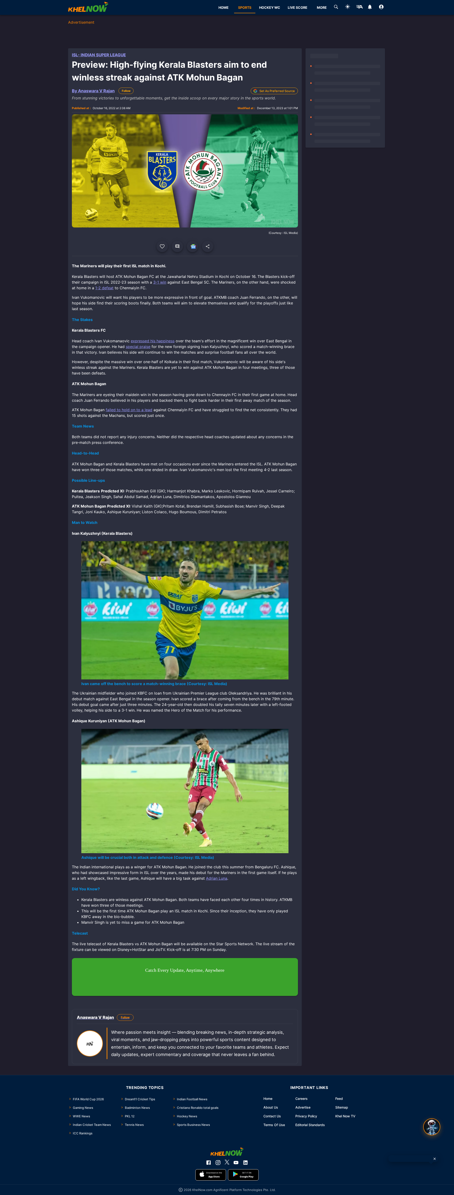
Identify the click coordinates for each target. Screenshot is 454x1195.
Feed (339, 1099)
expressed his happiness (153, 341)
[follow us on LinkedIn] (245, 1162)
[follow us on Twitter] (227, 1162)
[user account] (381, 8)
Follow (126, 91)
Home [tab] (223, 7)
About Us (270, 1107)
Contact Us (272, 1116)
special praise (138, 346)
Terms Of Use (274, 1125)
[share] (207, 246)
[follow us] (192, 246)
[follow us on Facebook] (208, 1162)
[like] (162, 246)
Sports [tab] (244, 7)
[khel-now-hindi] (359, 7)
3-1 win (159, 282)
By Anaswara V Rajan (93, 90)
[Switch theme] (347, 7)
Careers (301, 1099)
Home (267, 1099)
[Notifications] (369, 8)
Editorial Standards (310, 1125)
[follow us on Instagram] (218, 1162)
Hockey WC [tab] (269, 7)
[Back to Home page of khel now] (88, 7)
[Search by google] (336, 7)
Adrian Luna (216, 878)
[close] (435, 1159)
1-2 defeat (104, 287)
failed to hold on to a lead (129, 409)
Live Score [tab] (297, 7)
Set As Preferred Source (277, 91)
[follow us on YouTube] (236, 1162)
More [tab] (322, 7)
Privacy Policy (306, 1116)
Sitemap (341, 1107)
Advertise (302, 1107)
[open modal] (431, 1126)
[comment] (177, 246)
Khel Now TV (345, 1116)
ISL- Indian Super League (99, 55)
